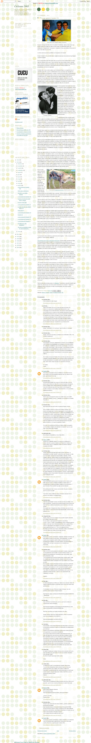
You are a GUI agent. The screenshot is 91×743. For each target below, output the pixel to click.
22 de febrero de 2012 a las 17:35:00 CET (52, 368)
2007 (18, 243)
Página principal (20, 128)
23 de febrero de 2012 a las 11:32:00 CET (52, 546)
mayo (19, 179)
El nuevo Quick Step (22, 202)
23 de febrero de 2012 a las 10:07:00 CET (52, 513)
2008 (18, 240)
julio (19, 174)
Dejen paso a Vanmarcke (23, 190)
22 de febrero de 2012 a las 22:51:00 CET (52, 401)
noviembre (20, 166)
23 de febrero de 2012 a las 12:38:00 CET (52, 578)
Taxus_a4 (45, 439)
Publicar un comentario (44, 728)
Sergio (44, 535)
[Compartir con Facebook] (58, 291)
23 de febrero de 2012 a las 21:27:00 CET (52, 661)
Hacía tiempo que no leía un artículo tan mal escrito (49, 240)
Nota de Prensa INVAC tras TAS (23, 129)
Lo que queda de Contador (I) (24, 221)
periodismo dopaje (57, 292)
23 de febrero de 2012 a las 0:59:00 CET (52, 448)
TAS (62, 292)
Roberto (45, 687)
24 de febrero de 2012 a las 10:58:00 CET (52, 724)
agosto (19, 172)
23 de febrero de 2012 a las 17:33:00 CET (52, 646)
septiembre (20, 170)
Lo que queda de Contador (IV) (24, 212)
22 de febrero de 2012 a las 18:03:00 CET (52, 378)
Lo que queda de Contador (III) (24, 217)
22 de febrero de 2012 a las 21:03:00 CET (52, 392)
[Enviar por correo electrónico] (53, 291)
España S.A (20, 214)
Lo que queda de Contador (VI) (50, 18)
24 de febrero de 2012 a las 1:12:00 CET (52, 685)
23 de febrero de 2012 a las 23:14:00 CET (52, 677)
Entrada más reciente (42, 730)
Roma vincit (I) (21, 210)
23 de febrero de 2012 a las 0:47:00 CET (52, 437)
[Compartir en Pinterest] (60, 291)
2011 (18, 234)
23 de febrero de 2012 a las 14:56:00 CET (52, 597)
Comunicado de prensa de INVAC (24, 131)
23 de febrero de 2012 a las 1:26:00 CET (52, 476)
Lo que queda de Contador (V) (24, 204)
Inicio (58, 730)
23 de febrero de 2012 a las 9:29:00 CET (52, 497)
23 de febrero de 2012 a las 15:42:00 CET (52, 621)
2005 (18, 247)
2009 (18, 238)
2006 (18, 245)
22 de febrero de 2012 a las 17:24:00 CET (52, 338)
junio (19, 176)
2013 (18, 160)
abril (19, 181)
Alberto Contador (45, 292)
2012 (18, 162)
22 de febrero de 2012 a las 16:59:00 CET (52, 323)
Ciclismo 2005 (21, 6)
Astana (51, 292)
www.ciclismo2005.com (51, 3)
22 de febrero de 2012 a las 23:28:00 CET (52, 430)
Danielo (45, 371)
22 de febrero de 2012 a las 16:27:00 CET (52, 303)
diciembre (20, 163)
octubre (20, 168)
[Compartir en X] (56, 291)
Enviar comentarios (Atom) (49, 733)
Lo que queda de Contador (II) (24, 219)
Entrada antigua (72, 730)
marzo (19, 183)
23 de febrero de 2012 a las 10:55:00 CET (52, 532)
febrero (19, 185)
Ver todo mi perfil (18, 122)
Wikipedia (57, 283)
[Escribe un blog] (55, 291)
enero (19, 231)
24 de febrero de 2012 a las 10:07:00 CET (52, 715)
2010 (18, 236)
